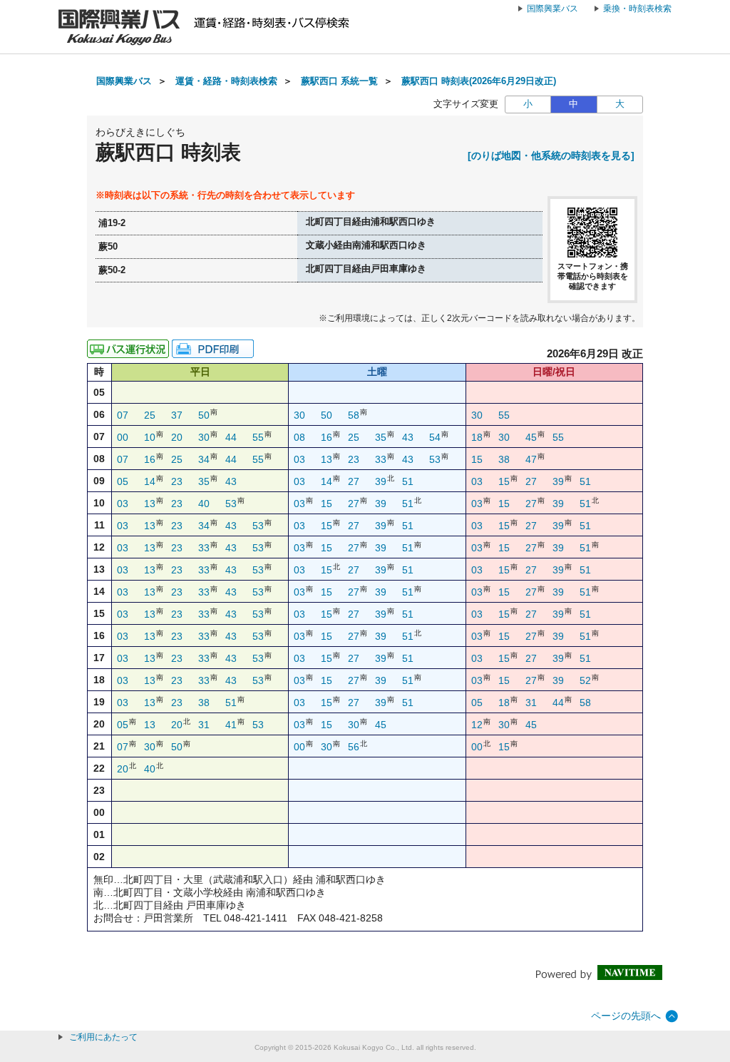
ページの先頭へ (626, 1015)
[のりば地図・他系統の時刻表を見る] (551, 155)
